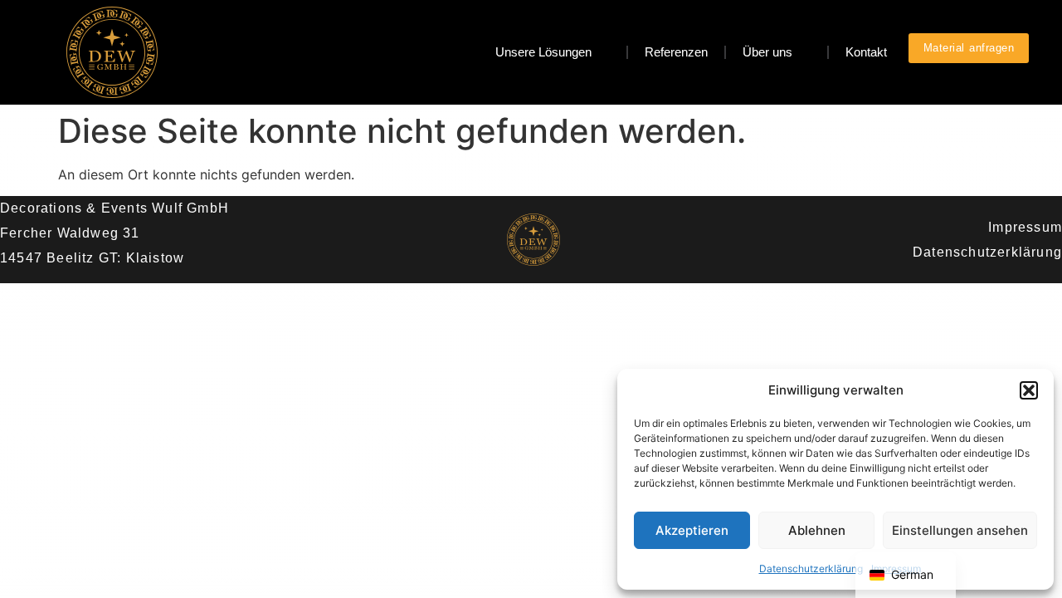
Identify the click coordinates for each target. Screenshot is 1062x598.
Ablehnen (816, 530)
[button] (1029, 390)
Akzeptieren (691, 530)
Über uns (767, 52)
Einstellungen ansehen (960, 530)
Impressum (1025, 227)
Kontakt (866, 52)
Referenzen (676, 52)
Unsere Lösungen (543, 52)
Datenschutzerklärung (811, 568)
